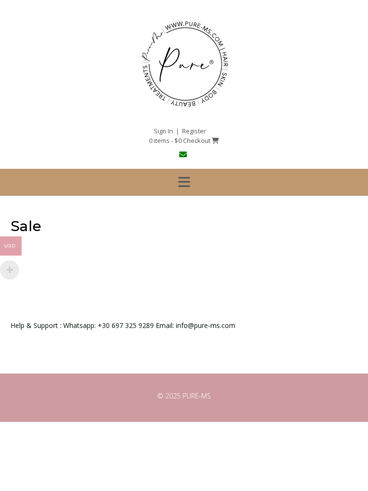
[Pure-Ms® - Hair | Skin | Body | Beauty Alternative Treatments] (184, 108)
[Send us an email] (184, 154)
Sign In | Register (180, 131)
